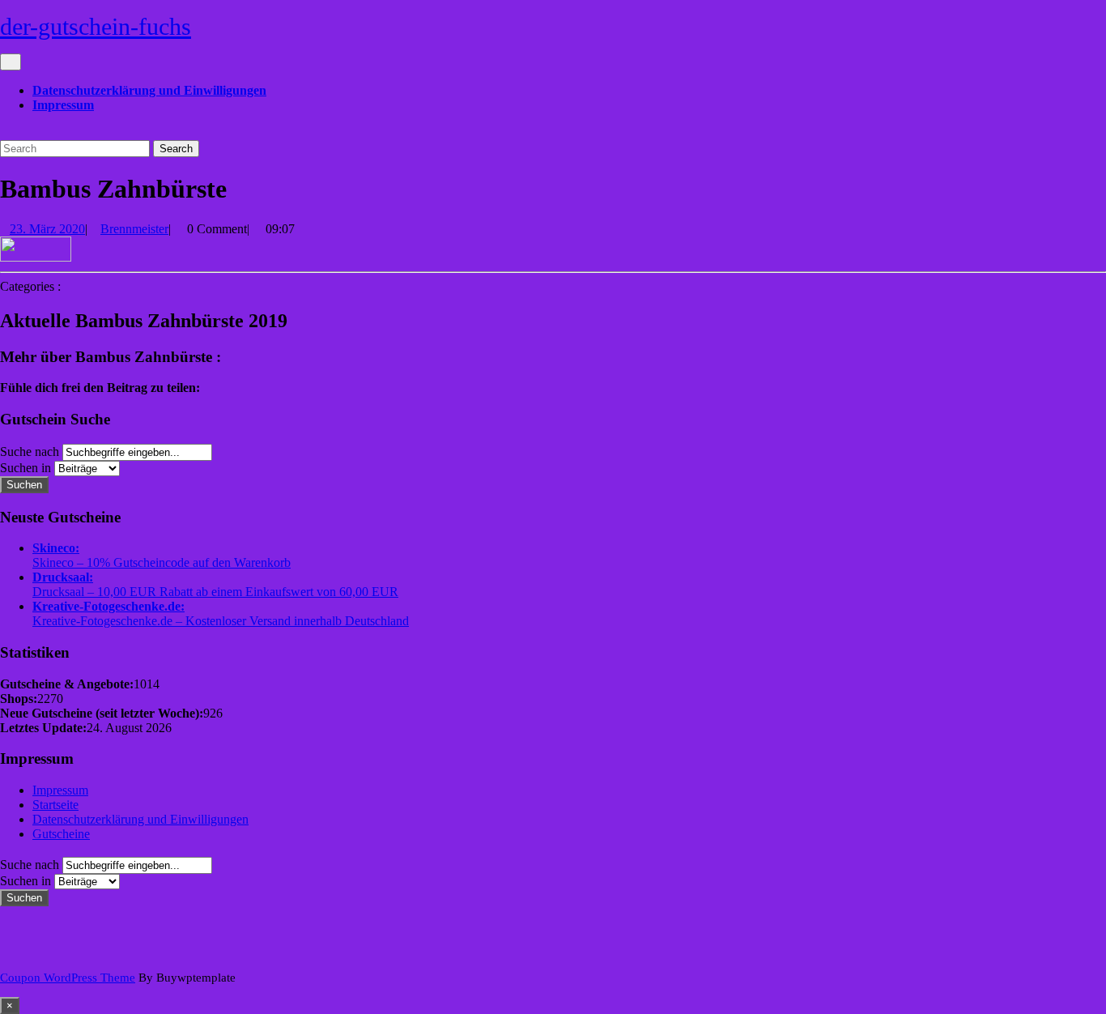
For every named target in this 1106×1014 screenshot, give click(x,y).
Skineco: (55, 548)
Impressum (63, 105)
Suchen (24, 485)
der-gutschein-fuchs (95, 26)
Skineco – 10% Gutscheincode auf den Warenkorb (161, 562)
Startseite (55, 805)
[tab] (10, 61)
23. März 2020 (47, 229)
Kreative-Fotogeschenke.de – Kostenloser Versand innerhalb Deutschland (220, 621)
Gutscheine (61, 834)
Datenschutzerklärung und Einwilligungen (149, 90)
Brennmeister (134, 229)
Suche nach (29, 451)
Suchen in (25, 468)
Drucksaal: (62, 577)
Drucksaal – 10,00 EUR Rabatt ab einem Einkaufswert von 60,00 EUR (215, 592)
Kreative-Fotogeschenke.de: (108, 606)
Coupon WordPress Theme (67, 977)
